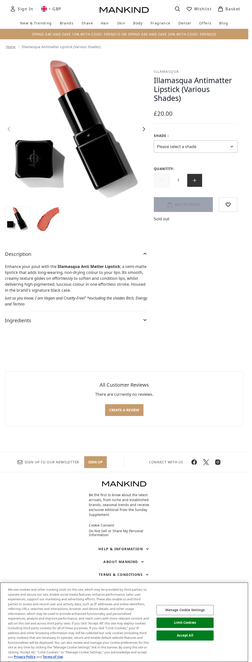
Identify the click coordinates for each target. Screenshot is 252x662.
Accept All (185, 635)
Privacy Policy (24, 657)
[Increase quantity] (195, 180)
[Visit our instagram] (218, 462)
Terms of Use (53, 657)
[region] (124, 622)
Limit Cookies (185, 622)
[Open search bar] (177, 9)
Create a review (124, 410)
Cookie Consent (101, 525)
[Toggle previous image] (9, 129)
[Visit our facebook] (194, 462)
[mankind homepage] (124, 10)
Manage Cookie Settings (185, 610)
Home (11, 46)
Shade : (161, 135)
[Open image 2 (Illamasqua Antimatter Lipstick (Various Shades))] (48, 219)
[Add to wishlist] (228, 204)
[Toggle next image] (144, 129)
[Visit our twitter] (206, 462)
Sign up (95, 462)
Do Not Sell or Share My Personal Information (116, 533)
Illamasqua (166, 71)
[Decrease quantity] (162, 180)
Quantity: (164, 168)
